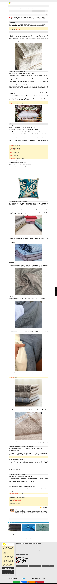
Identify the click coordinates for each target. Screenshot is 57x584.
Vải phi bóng (12, 377)
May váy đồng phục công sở (14, 493)
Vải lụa (11, 152)
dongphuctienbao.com (17, 500)
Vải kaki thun (12, 27)
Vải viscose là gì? (13, 158)
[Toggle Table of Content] (46, 15)
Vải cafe (11, 148)
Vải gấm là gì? (12, 103)
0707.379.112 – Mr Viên (21, 557)
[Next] (49, 529)
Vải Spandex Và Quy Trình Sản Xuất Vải (14, 532)
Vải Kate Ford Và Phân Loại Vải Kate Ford (42, 532)
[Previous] (7, 529)
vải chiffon (20, 101)
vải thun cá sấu (17, 29)
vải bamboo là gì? (17, 149)
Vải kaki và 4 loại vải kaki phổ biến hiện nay (28, 532)
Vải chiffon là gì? (13, 151)
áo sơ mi (42, 452)
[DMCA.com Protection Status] (13, 578)
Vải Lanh (10, 17)
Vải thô (11, 155)
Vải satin (11, 145)
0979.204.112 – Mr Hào (20, 558)
